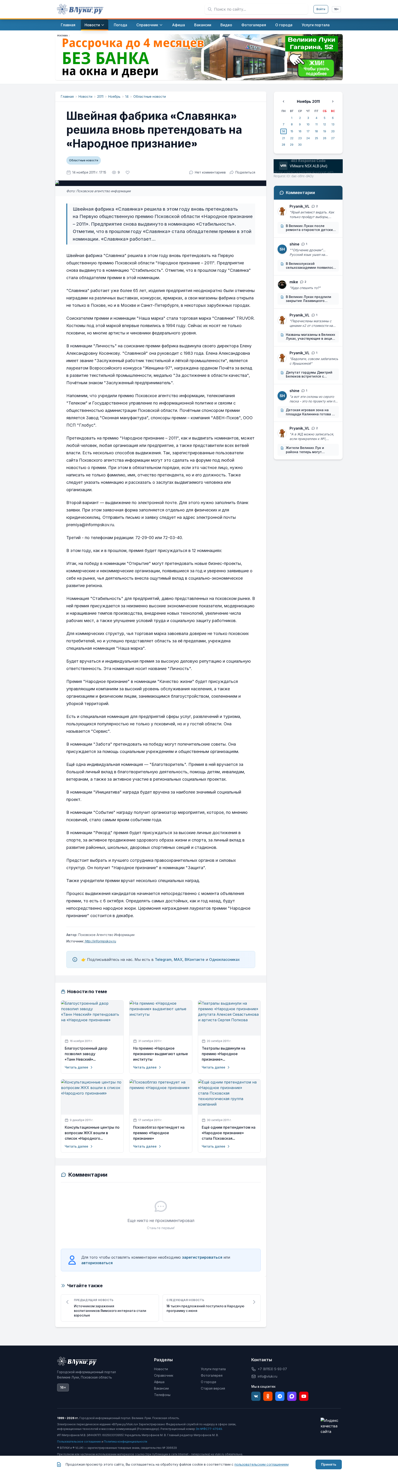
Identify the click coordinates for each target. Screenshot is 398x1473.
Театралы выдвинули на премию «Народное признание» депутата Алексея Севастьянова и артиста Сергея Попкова (224, 1054)
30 (300, 144)
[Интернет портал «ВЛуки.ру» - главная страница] (80, 9)
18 (316, 131)
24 (308, 138)
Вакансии (161, 1388)
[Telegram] (279, 1396)
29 (291, 144)
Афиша (159, 1382)
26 (324, 138)
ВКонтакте (195, 959)
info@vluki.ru (267, 1376)
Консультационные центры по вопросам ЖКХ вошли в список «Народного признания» (92, 1133)
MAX (178, 959)
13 (332, 124)
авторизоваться (97, 1262)
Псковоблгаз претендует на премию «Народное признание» (158, 1133)
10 (308, 124)
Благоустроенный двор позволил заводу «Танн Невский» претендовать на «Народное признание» (91, 1054)
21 (283, 138)
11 (316, 124)
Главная (67, 96)
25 (316, 138)
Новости (85, 96)
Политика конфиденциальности (125, 1441)
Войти (320, 9)
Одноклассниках (224, 959)
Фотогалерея (211, 1375)
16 (299, 131)
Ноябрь (114, 96)
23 (300, 138)
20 (333, 131)
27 (333, 138)
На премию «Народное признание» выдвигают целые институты (160, 1054)
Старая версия (213, 1388)
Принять (328, 1464)
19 (324, 131)
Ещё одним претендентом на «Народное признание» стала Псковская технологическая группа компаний (228, 1133)
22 (291, 138)
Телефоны (162, 1395)
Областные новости (149, 96)
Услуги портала (213, 1369)
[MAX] (291, 1396)
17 (308, 131)
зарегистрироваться (202, 1257)
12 (324, 124)
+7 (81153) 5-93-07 (272, 1369)
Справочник (163, 1375)
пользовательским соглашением (261, 1464)
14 (127, 96)
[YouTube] (303, 1396)
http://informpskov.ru (100, 941)
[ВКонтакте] (255, 1396)
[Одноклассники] (267, 1396)
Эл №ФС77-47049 (209, 1429)
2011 (100, 96)
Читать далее (76, 1067)
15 (291, 131)
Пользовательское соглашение (79, 1441)
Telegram (163, 959)
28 (283, 144)
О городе (208, 1382)
